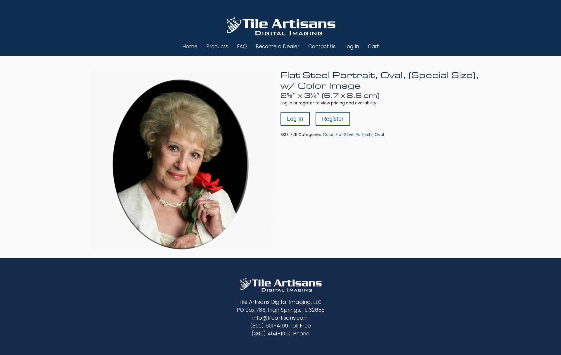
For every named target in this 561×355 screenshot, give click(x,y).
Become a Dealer (277, 46)
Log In (351, 46)
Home (190, 46)
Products (217, 46)
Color (328, 134)
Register (333, 119)
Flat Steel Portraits (354, 134)
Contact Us (322, 46)
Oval (379, 134)
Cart (373, 46)
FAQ (242, 46)
